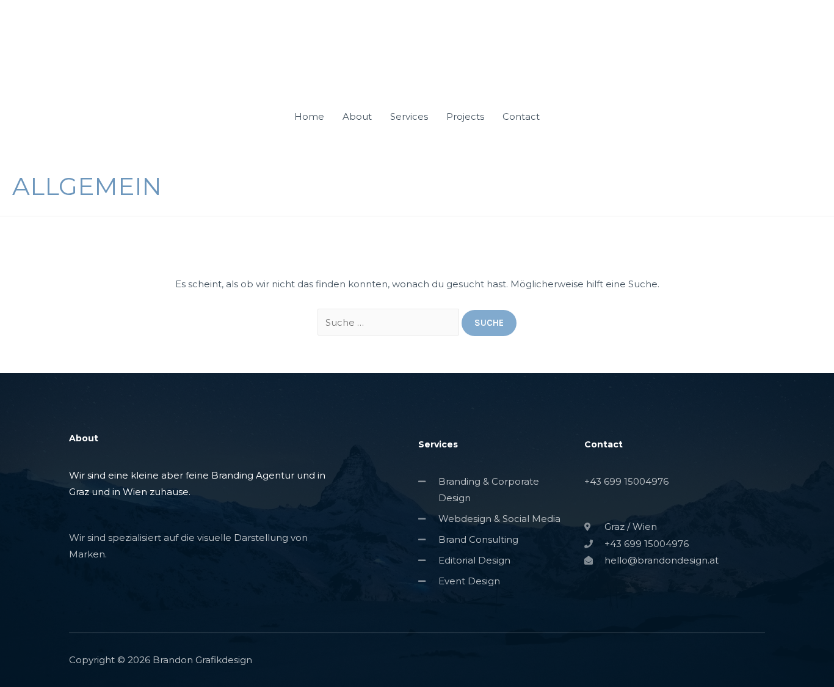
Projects (465, 116)
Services (409, 116)
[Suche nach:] (389, 322)
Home (309, 116)
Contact (521, 116)
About (357, 116)
